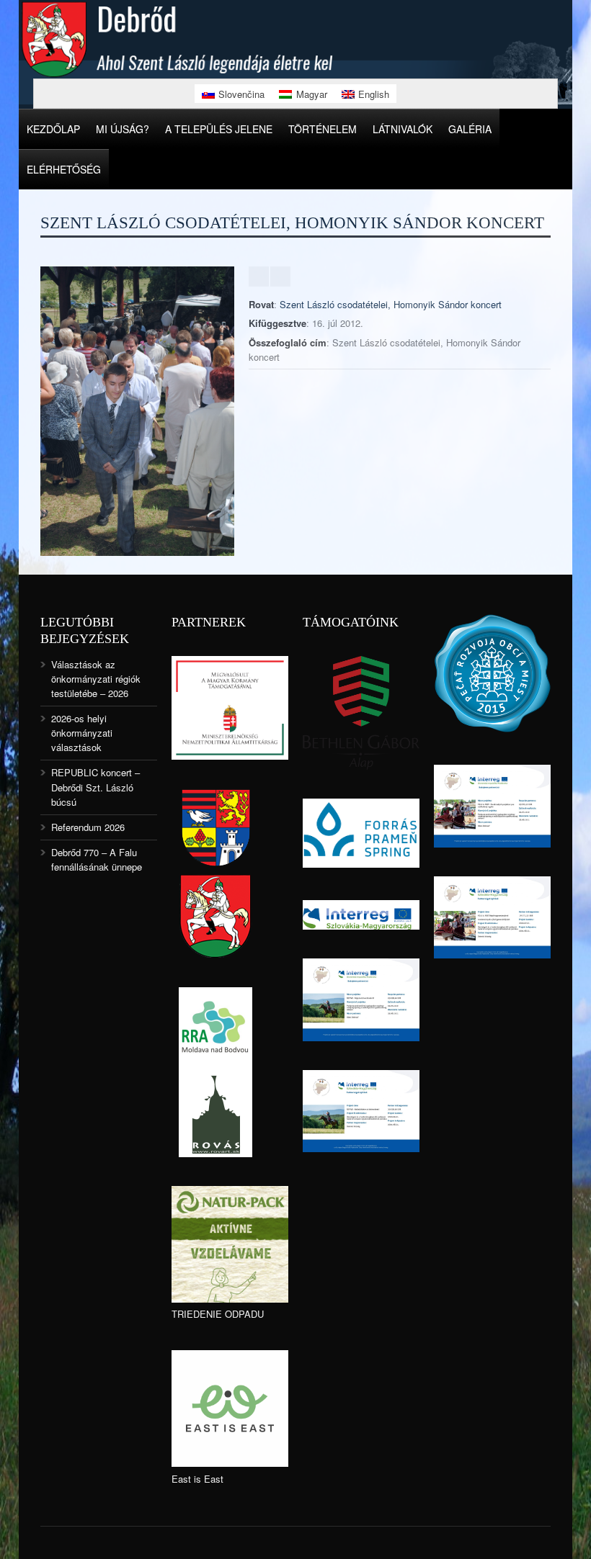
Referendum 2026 (88, 827)
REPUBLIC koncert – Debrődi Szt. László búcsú (95, 786)
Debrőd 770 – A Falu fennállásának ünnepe (96, 859)
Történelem (322, 129)
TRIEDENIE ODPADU (218, 1314)
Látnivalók (402, 129)
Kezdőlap (53, 129)
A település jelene (218, 129)
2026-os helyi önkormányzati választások (81, 732)
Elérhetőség (64, 169)
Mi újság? (122, 129)
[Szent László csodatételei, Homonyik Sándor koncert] (137, 552)
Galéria (470, 129)
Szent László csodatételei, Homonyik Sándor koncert (391, 304)
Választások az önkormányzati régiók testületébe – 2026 (96, 678)
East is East (197, 1479)
